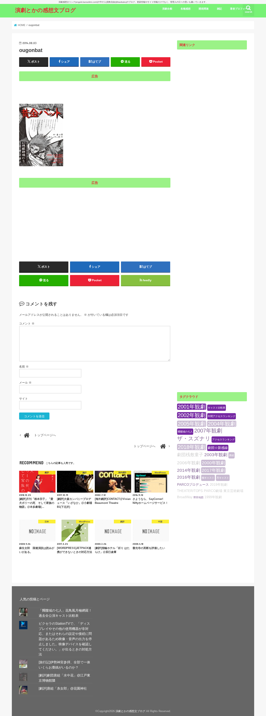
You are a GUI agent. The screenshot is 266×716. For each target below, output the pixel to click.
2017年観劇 (213, 470)
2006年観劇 (188, 462)
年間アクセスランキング (221, 416)
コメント (26, 323)
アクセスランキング (223, 439)
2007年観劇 (208, 430)
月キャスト (223, 477)
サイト (23, 398)
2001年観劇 (192, 407)
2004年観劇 (222, 424)
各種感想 (186, 8)
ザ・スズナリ (194, 438)
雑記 (219, 8)
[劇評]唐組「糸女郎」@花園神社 (63, 688)
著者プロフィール (240, 8)
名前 (24, 366)
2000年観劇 (213, 462)
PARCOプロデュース (193, 484)
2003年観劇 (215, 454)
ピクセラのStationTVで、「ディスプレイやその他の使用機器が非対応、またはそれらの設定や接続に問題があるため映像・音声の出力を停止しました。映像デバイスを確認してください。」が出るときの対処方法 (65, 639)
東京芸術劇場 (233, 491)
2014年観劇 (188, 470)
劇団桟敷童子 (190, 454)
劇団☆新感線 (218, 448)
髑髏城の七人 (185, 431)
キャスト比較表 (216, 407)
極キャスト (208, 477)
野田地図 (198, 497)
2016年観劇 (188, 477)
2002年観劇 (192, 415)
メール (25, 382)
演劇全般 (167, 8)
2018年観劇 (192, 447)
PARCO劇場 (213, 491)
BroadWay (184, 497)
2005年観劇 (192, 424)
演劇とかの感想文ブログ (45, 10)
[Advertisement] (94, 90)
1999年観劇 (213, 497)
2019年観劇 (218, 484)
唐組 (231, 455)
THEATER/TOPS (190, 491)
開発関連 (204, 8)
